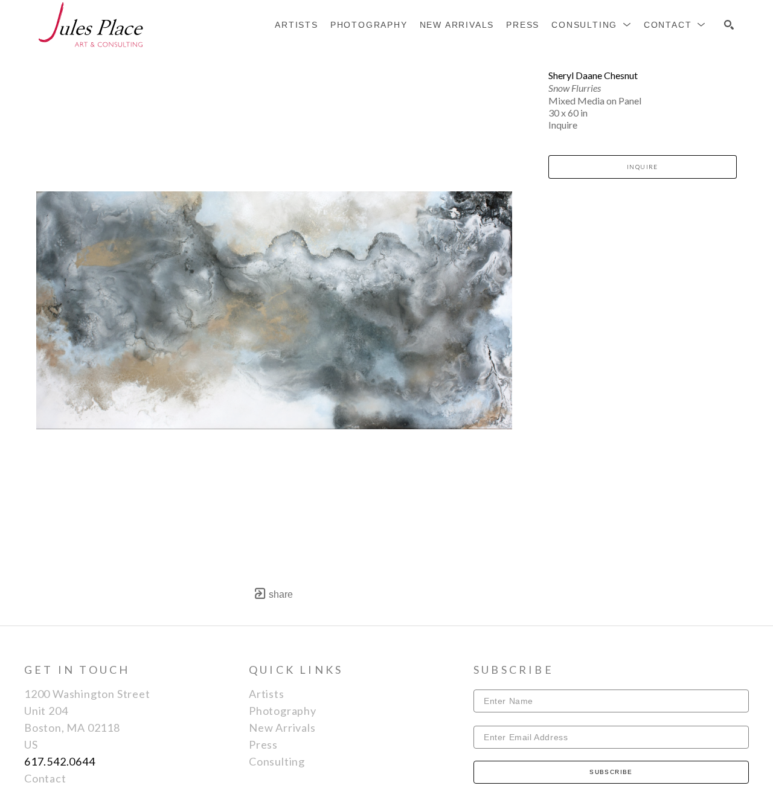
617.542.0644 (59, 761)
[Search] (729, 25)
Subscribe (611, 772)
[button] (591, 25)
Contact (45, 778)
